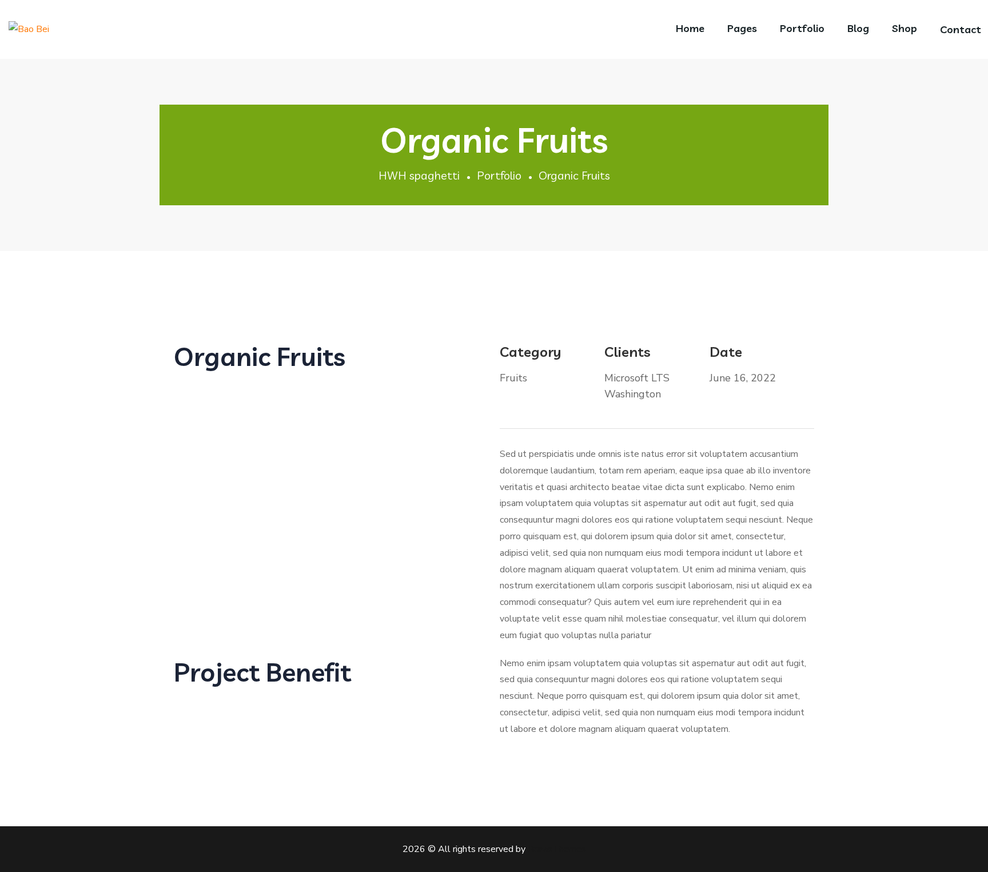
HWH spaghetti (419, 175)
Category (530, 351)
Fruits (513, 378)
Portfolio (499, 175)
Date (726, 351)
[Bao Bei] (29, 29)
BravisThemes (557, 849)
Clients (627, 351)
